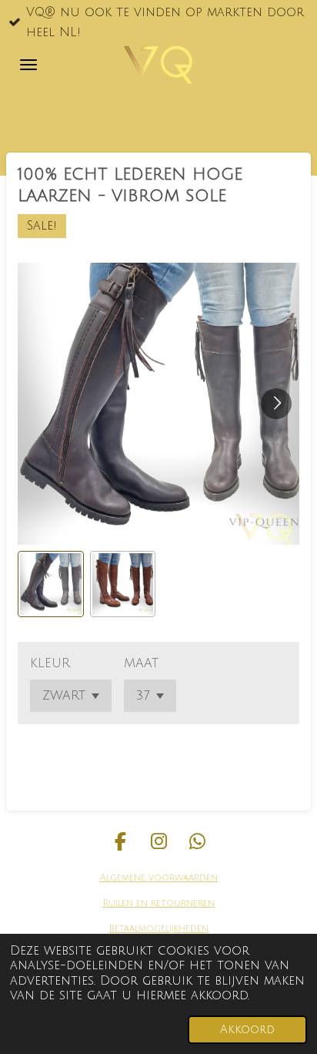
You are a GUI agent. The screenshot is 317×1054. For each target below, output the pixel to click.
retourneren (181, 903)
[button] (51, 584)
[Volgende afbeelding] (276, 403)
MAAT (141, 663)
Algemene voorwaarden (159, 878)
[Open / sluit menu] (28, 64)
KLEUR (50, 663)
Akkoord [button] (247, 1030)
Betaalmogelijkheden (159, 929)
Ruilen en (125, 903)
